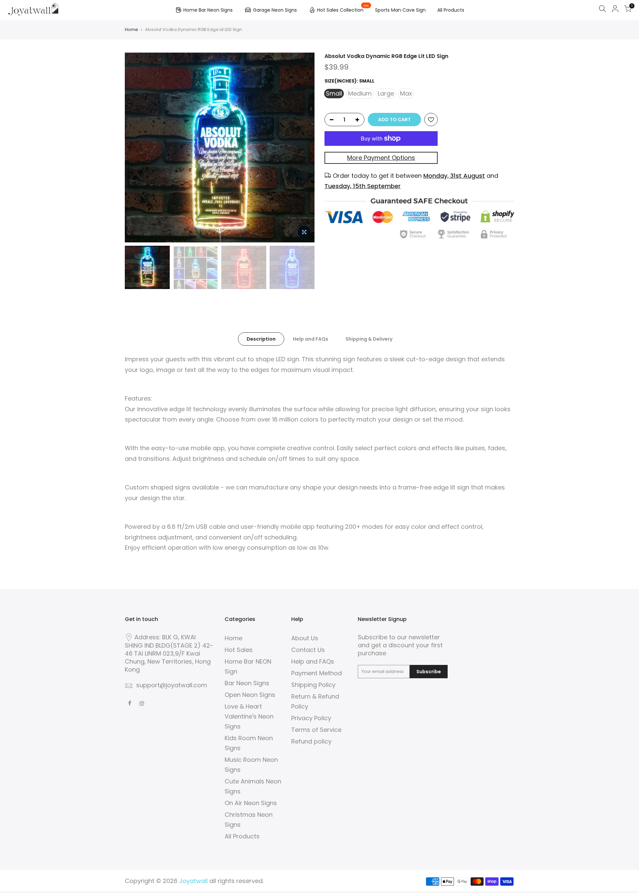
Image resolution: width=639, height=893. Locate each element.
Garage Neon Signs (275, 10)
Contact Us (308, 650)
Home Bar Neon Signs (208, 10)
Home (131, 30)
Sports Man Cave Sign (400, 10)
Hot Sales (239, 650)
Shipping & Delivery (368, 339)
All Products (450, 10)
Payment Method (316, 673)
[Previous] (136, 147)
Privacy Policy (311, 718)
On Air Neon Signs (251, 803)
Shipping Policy (313, 685)
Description (261, 339)
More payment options (381, 157)
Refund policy (311, 741)
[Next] (303, 147)
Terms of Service (316, 730)
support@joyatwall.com (171, 685)
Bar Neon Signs (247, 683)
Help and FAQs (310, 339)
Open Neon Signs (250, 695)
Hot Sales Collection (343, 9)
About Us (304, 638)
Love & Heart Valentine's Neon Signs (249, 716)
